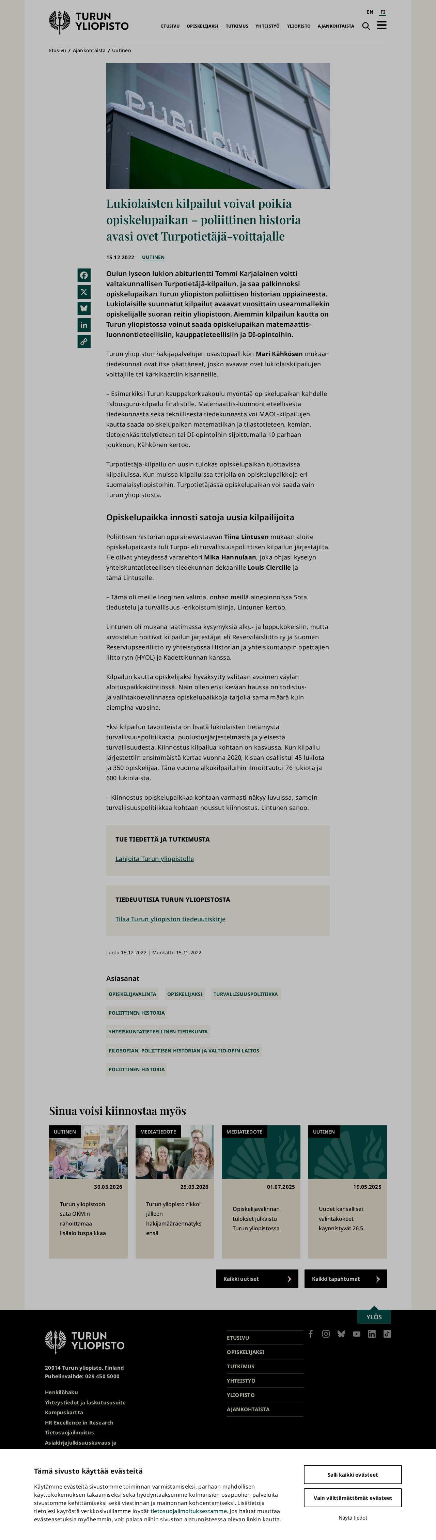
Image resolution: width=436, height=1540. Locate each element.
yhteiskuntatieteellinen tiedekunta (158, 1031)
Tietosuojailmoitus (69, 1432)
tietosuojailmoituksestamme (189, 1511)
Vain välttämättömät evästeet (353, 1497)
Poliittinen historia (137, 1013)
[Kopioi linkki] (84, 342)
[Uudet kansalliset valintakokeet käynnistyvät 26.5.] (347, 1192)
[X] (84, 292)
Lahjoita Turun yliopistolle (154, 858)
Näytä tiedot (353, 1517)
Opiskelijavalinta (133, 994)
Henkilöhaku (61, 1392)
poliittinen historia (137, 1069)
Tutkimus (237, 26)
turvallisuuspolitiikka (246, 994)
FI (382, 12)
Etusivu (170, 26)
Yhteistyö (267, 26)
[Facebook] (84, 275)
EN (370, 12)
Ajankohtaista (336, 26)
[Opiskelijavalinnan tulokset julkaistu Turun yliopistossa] (261, 1192)
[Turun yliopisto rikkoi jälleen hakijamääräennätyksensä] (175, 1192)
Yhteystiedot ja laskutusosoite (85, 1402)
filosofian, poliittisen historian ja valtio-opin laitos (184, 1050)
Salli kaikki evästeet (353, 1474)
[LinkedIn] (84, 325)
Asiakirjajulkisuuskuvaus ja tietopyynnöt (80, 1446)
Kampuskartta (64, 1412)
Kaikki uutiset (241, 1278)
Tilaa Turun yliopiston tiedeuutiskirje (170, 919)
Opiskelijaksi (203, 26)
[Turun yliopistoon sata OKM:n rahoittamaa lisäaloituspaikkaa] (88, 1192)
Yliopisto (299, 26)
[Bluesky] (84, 308)
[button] (382, 25)
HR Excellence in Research (79, 1422)
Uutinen (121, 50)
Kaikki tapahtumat (336, 1278)
